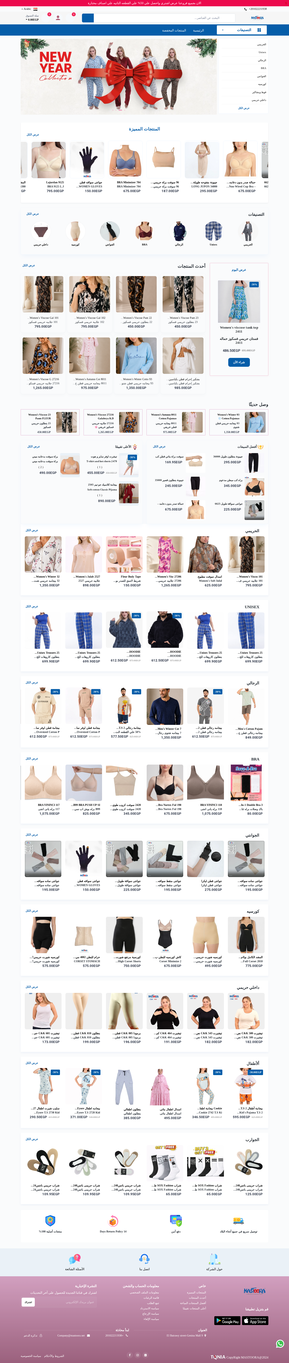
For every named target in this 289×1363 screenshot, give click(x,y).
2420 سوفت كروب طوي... (247, 805)
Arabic (27, 8)
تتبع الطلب (153, 1303)
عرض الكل (244, 108)
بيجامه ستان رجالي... (88, 728)
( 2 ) (41, 467)
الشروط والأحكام (54, 1356)
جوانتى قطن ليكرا (171, 881)
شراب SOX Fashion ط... (45, 1185)
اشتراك (28, 1302)
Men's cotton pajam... (46, 728)
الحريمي (261, 44)
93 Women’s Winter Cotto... (136, 379)
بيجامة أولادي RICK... (87, 1108)
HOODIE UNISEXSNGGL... (170, 652)
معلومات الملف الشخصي (144, 1292)
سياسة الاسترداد (149, 1308)
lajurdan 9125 (170, 182)
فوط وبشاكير (259, 92)
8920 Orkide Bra (90, 805)
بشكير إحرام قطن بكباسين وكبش (41, 416)
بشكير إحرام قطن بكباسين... (183, 379)
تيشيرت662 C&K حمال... (85, 1033)
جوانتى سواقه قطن (206, 182)
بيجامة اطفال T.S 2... (128, 1108)
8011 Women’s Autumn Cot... (89, 379)
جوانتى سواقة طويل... (87, 881)
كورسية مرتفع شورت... (249, 957)
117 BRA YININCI (170, 805)
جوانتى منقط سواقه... (128, 881)
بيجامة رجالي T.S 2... (250, 727)
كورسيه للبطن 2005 (88, 957)
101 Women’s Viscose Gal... (43, 317)
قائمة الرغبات (151, 1297)
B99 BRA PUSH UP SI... (207, 805)
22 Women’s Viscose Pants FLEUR (228, 416)
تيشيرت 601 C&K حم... (208, 1033)
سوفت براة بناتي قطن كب (51, 182)
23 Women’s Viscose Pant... (183, 317)
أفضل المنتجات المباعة (193, 1303)
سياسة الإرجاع (151, 1313)
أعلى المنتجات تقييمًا (194, 1308)
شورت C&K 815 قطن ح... (125, 1033)
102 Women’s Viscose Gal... (89, 317)
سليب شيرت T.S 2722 (87, 575)
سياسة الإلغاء (151, 1319)
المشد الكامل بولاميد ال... (126, 182)
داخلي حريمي (259, 100)
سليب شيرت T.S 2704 (47, 575)
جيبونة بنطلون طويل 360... (87, 182)
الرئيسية (198, 30)
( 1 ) (99, 467)
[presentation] (224, 72)
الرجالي (262, 60)
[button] (123, 110)
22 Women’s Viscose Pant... (136, 317)
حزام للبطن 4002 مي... (208, 957)
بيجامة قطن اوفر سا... (209, 727)
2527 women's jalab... (208, 576)
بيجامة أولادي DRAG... (46, 1108)
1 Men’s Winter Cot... (128, 728)
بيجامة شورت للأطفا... (168, 1108)
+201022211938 (257, 8)
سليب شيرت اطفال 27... (207, 1108)
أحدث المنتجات (197, 1297)
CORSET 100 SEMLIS (46, 957)
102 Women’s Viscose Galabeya (165, 416)
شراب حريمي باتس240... (85, 1185)
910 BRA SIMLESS (48, 805)
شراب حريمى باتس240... (248, 1185)
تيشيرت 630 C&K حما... (167, 1033)
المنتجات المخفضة (174, 30)
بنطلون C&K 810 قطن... (248, 1033)
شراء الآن (239, 362)
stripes (137, 805)
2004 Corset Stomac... (128, 957)
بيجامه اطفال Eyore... (250, 1108)
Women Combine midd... (125, 576)
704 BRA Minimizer (244, 182)
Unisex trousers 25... (250, 652)
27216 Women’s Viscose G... (43, 379)
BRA (263, 68)
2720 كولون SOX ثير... (128, 1185)
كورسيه (262, 84)
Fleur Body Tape (253, 576)
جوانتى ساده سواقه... (209, 881)
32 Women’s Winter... (168, 576)
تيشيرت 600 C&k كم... (46, 1033)
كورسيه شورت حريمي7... (166, 957)
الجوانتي (261, 76)
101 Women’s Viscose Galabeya (102, 416)
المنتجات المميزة (196, 1292)
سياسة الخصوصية (31, 1356)
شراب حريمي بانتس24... (207, 1185)
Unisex (262, 52)
